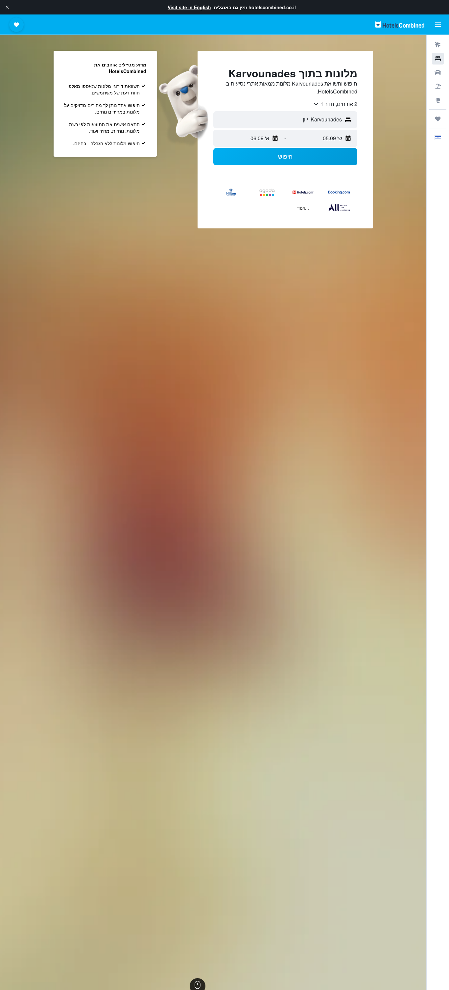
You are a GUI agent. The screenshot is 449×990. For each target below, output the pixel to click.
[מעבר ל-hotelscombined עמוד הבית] (399, 24)
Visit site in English (189, 7)
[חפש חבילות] (437, 86)
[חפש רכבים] (437, 72)
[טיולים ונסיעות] (437, 118)
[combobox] (335, 104)
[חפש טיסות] (437, 44)
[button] (7, 7)
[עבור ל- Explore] (437, 100)
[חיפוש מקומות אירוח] (437, 58)
